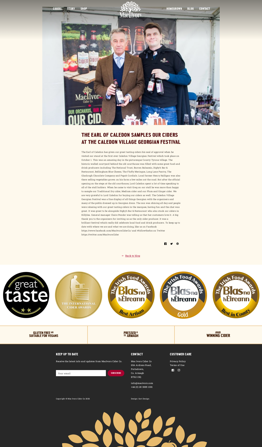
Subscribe (116, 373)
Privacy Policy (178, 361)
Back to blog (132, 255)
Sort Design (144, 398)
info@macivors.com (142, 383)
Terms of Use (177, 365)
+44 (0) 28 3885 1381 (142, 386)
